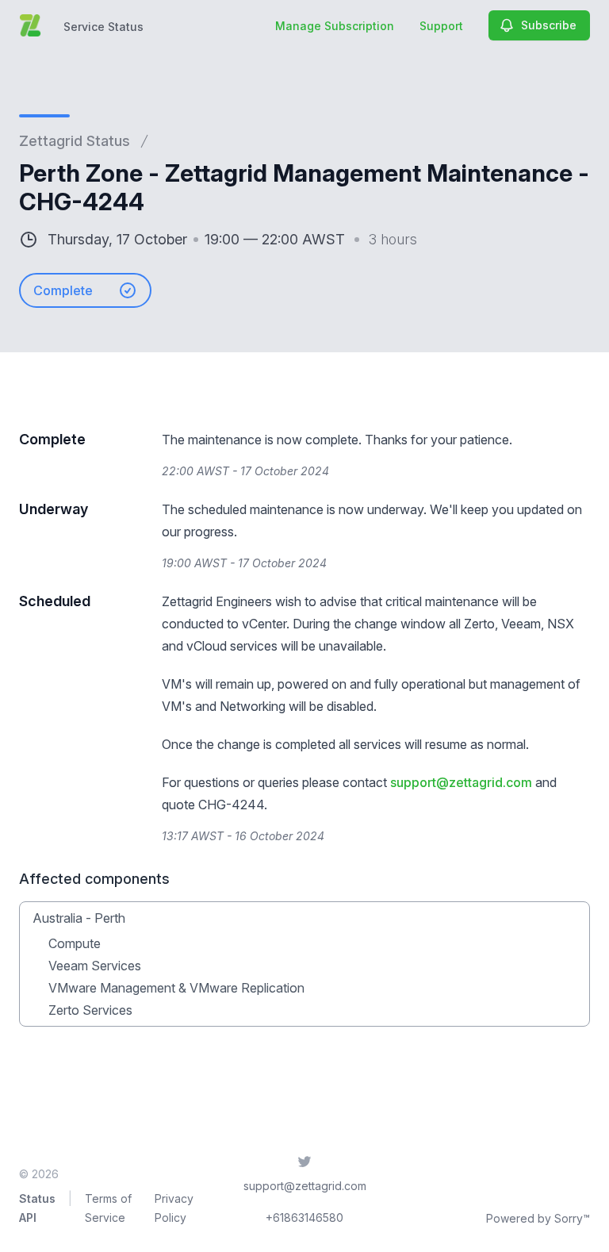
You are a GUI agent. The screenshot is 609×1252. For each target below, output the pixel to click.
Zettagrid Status (74, 140)
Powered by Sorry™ (538, 1218)
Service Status (103, 26)
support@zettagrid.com (461, 782)
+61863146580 (304, 1217)
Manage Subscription (334, 26)
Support (441, 26)
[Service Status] (30, 25)
